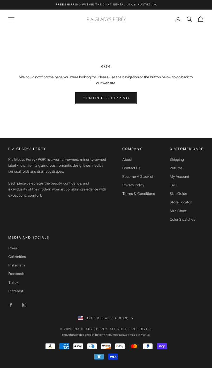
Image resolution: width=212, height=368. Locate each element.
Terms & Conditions (138, 193)
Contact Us (131, 168)
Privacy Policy (133, 185)
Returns (176, 168)
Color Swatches (182, 219)
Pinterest (15, 291)
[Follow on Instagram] (24, 305)
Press (13, 248)
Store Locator (181, 202)
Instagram (16, 265)
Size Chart (178, 211)
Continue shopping (106, 98)
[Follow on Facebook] (10, 305)
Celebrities (17, 256)
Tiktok (13, 282)
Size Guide (178, 193)
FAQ (173, 185)
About (127, 159)
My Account (179, 176)
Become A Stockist (137, 176)
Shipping (177, 159)
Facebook (16, 273)
